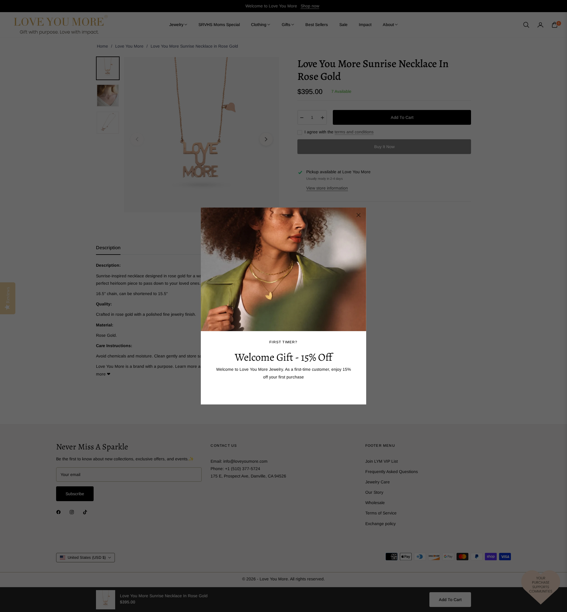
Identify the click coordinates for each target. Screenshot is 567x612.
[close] (358, 215)
